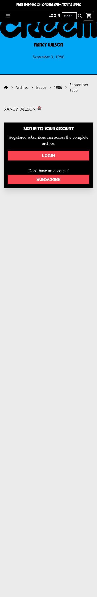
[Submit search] (80, 15)
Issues (41, 87)
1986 (58, 87)
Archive (22, 87)
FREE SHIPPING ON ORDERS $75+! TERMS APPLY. (48, 4)
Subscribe (48, 179)
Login (48, 155)
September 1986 (78, 87)
